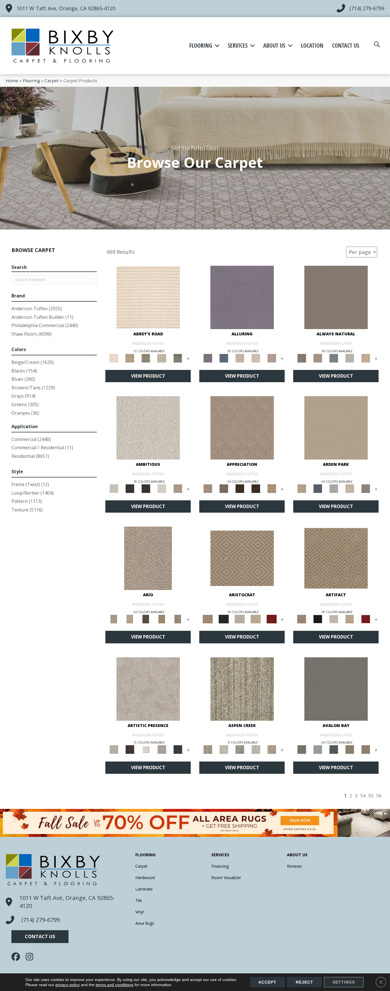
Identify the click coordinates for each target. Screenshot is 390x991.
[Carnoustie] (272, 488)
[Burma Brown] (130, 749)
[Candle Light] (146, 749)
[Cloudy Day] (334, 488)
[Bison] (240, 488)
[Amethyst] (242, 296)
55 (370, 796)
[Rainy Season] (256, 749)
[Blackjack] (224, 618)
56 (378, 796)
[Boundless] (146, 357)
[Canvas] (148, 427)
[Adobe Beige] (148, 558)
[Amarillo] (242, 427)
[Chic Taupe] (162, 357)
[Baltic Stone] (148, 688)
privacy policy (67, 984)
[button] (40, 936)
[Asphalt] (336, 688)
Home (12, 80)
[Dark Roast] (146, 488)
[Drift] (350, 488)
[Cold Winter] (162, 749)
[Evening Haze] (366, 488)
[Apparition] (146, 618)
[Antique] (130, 618)
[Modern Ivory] (224, 749)
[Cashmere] (256, 618)
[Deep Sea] (178, 749)
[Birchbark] (256, 357)
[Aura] (148, 296)
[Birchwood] (242, 558)
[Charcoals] (130, 488)
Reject (304, 982)
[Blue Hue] (318, 488)
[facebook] (17, 957)
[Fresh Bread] (178, 488)
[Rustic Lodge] (272, 749)
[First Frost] (162, 488)
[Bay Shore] (162, 618)
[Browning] (256, 488)
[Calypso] (318, 749)
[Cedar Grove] (242, 688)
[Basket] (318, 357)
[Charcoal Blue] (334, 749)
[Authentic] (336, 427)
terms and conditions (114, 984)
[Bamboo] (130, 357)
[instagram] (31, 957)
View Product (148, 376)
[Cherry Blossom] (272, 618)
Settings (344, 982)
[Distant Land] (366, 749)
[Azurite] (224, 357)
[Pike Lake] (240, 749)
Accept (267, 982)
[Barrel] (336, 296)
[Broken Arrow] (178, 618)
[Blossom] (272, 357)
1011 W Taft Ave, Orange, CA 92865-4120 (66, 8)
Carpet (52, 80)
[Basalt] (240, 357)
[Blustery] (350, 357)
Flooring (31, 80)
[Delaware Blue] (178, 357)
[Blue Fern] (334, 357)
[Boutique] (366, 357)
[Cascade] (240, 618)
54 (362, 796)
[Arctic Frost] (224, 488)
